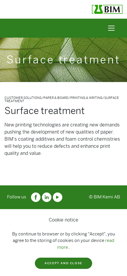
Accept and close (63, 263)
